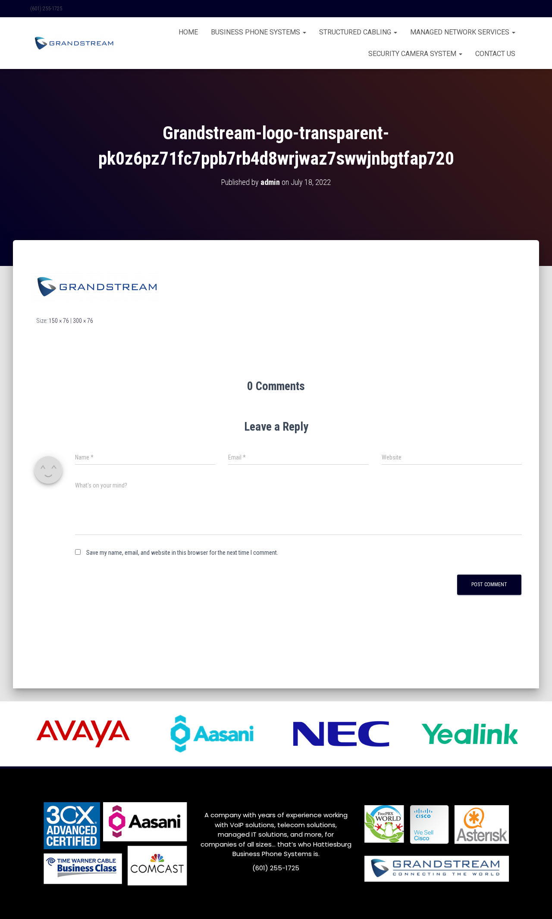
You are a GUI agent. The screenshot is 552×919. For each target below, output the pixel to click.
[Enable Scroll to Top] (535, 902)
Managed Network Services (460, 32)
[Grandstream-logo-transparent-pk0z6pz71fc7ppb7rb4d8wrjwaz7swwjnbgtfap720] (95, 285)
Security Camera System (413, 54)
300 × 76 (83, 320)
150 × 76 (59, 320)
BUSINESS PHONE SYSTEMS (256, 32)
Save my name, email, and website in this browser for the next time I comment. (182, 552)
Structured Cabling (356, 32)
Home (188, 32)
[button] (304, 32)
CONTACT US (495, 54)
